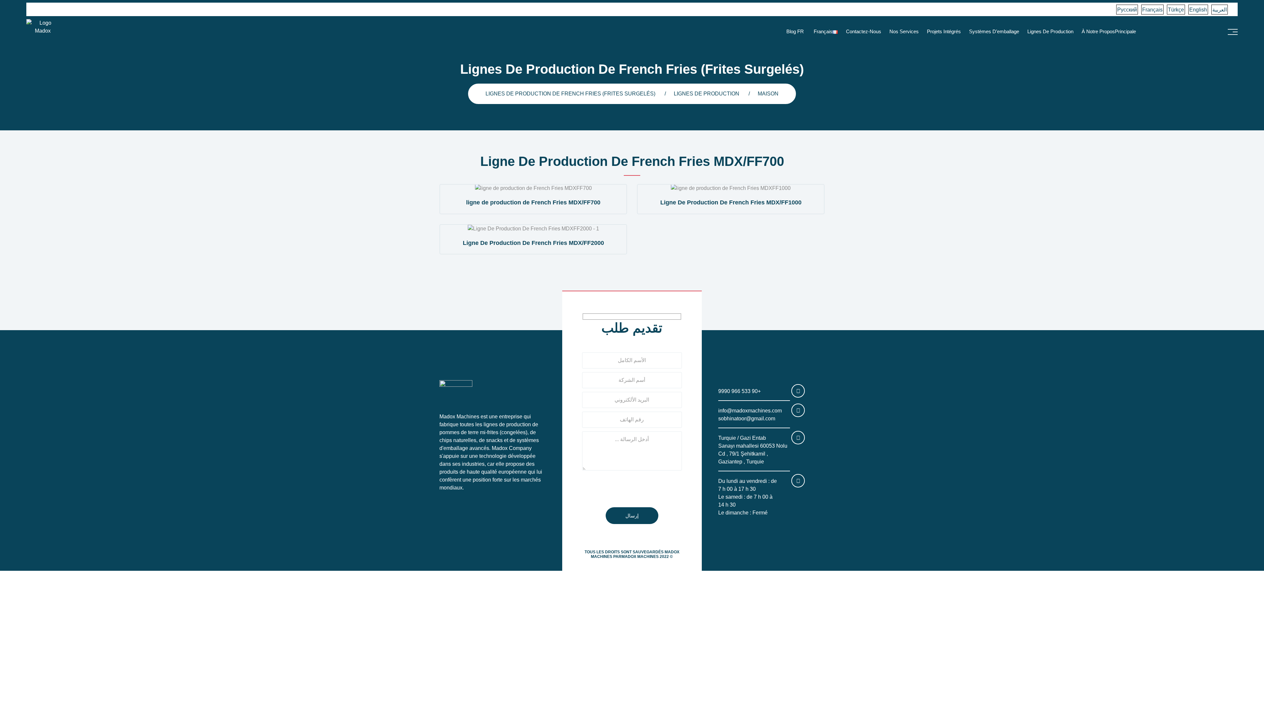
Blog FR (795, 31)
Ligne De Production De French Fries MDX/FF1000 (731, 202)
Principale (1125, 31)
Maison (768, 93)
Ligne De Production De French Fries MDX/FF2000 (533, 243)
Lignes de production (1050, 31)
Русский (1127, 10)
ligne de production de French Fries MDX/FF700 (533, 202)
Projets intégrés (944, 31)
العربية (1219, 10)
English (1198, 10)
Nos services (904, 31)
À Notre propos (1098, 31)
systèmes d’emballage (994, 31)
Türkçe (1176, 10)
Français (1152, 10)
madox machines (640, 556)
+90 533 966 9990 (739, 391)
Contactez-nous (863, 31)
